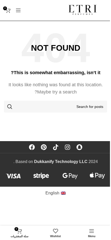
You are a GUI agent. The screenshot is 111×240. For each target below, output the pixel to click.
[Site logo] (84, 10)
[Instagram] (67, 147)
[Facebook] (32, 147)
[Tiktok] (55, 147)
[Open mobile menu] (18, 10)
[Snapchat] (79, 147)
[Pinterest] (44, 147)
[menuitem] (55, 193)
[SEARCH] (10, 107)
